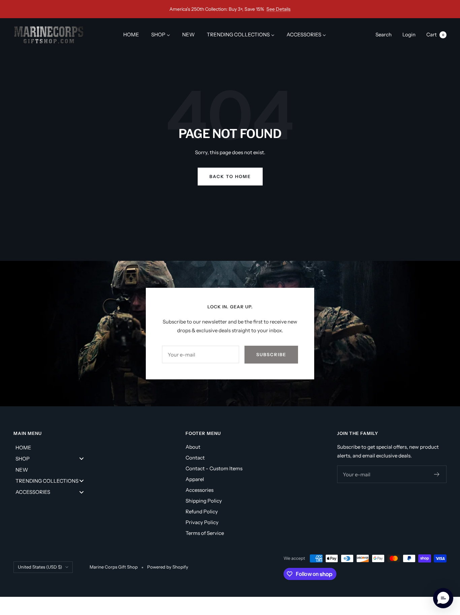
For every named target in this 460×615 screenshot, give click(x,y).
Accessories (199, 490)
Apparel (195, 479)
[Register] (437, 474)
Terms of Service (205, 533)
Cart (435, 34)
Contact (195, 457)
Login (409, 34)
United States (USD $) (40, 567)
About (193, 447)
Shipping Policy (204, 501)
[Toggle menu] (81, 458)
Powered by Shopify (167, 567)
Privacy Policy (202, 522)
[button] (443, 598)
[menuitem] (131, 34)
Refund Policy (202, 511)
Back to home (230, 176)
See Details (278, 9)
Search (383, 34)
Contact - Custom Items (214, 468)
